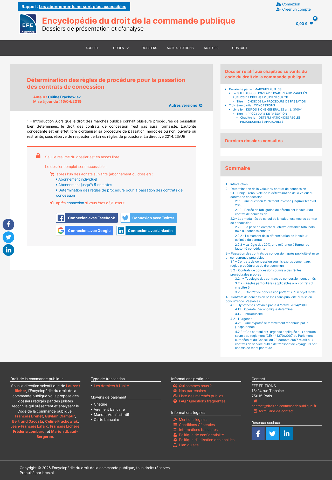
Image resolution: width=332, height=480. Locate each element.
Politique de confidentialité (201, 435)
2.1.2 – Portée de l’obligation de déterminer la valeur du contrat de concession (274, 212)
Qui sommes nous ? (195, 385)
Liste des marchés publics (201, 396)
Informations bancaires (198, 429)
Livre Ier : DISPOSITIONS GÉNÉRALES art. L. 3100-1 (267, 109)
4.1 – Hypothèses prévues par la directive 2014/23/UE (269, 305)
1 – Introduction (237, 184)
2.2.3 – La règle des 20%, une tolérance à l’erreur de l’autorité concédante (272, 247)
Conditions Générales (197, 424)
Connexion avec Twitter (153, 218)
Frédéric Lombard (29, 431)
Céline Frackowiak (64, 97)
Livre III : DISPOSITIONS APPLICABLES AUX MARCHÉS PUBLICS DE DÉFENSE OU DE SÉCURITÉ (270, 95)
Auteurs (211, 48)
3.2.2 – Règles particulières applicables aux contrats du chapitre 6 (274, 285)
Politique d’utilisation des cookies (206, 439)
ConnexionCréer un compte (296, 6)
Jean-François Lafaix (29, 426)
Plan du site (189, 445)
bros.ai (48, 472)
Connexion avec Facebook (91, 218)
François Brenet (29, 416)
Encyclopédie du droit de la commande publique (139, 21)
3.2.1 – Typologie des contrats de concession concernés (275, 278)
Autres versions (183, 105)
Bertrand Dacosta (27, 421)
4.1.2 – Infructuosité (249, 314)
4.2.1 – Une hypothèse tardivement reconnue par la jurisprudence (271, 325)
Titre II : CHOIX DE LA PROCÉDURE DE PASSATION (271, 101)
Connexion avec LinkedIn (150, 230)
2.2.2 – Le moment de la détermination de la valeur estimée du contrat (271, 238)
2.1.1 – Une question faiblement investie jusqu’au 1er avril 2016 (275, 203)
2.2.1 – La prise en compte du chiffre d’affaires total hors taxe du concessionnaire (275, 229)
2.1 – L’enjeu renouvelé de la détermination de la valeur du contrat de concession (271, 195)
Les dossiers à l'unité (111, 385)
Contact (239, 48)
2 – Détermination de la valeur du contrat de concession (266, 189)
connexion (75, 203)
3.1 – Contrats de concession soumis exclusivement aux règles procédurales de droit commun (270, 263)
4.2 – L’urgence (241, 319)
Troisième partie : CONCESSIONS (252, 105)
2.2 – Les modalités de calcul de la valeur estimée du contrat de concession (273, 221)
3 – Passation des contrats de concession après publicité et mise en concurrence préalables (272, 255)
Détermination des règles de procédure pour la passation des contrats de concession (119, 192)
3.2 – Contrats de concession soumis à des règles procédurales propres (265, 272)
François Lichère (64, 426)
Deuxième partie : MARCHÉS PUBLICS (255, 89)
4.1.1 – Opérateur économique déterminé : (264, 309)
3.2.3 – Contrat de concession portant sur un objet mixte (275, 292)
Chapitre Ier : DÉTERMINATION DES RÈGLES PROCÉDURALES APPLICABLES (270, 120)
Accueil (92, 48)
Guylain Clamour (60, 416)
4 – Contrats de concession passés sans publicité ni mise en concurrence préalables (269, 299)
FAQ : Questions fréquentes (202, 401)
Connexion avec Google (89, 230)
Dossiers (149, 48)
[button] (8, 224)
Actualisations (180, 48)
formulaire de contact (276, 411)
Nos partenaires (192, 390)
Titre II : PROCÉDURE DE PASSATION (262, 113)
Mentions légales (193, 419)
